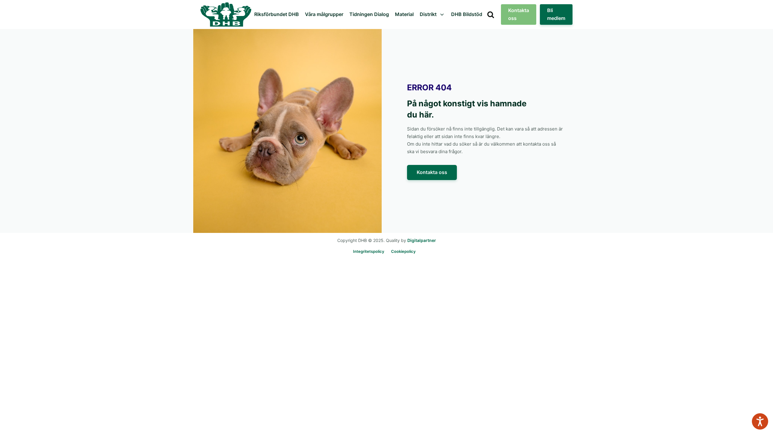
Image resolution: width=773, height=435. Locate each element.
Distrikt (428, 14)
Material (404, 14)
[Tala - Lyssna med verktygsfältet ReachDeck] (760, 421)
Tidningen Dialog (369, 14)
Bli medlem (556, 14)
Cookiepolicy (403, 251)
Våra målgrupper (324, 14)
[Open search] (490, 14)
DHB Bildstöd (466, 14)
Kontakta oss (518, 14)
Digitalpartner (421, 240)
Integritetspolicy (368, 251)
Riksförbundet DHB (276, 14)
